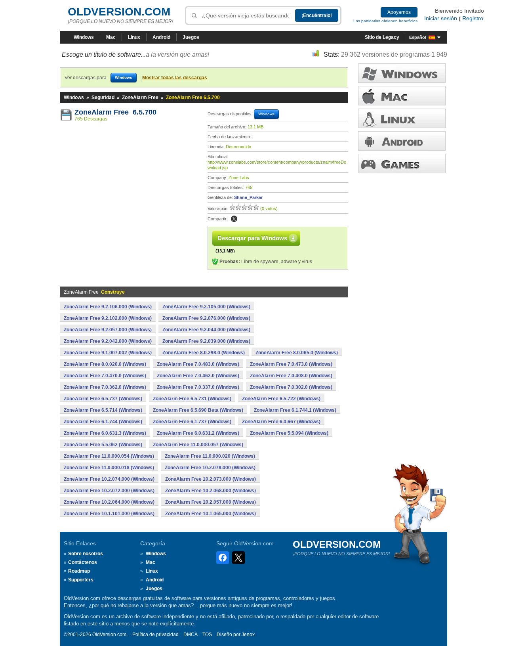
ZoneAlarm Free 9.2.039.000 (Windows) (206, 341)
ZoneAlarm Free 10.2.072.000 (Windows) (109, 490)
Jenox (248, 634)
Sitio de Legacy (382, 37)
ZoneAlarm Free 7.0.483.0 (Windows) (198, 364)
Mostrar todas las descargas (174, 77)
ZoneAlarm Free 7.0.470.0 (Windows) (105, 375)
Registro (472, 18)
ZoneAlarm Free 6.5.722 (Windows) (281, 398)
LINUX (402, 118)
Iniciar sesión (440, 18)
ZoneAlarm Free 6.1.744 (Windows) (103, 421)
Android (161, 37)
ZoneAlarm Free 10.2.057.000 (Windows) (210, 502)
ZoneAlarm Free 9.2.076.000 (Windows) (206, 318)
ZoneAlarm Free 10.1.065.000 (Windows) (210, 513)
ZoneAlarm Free (140, 97)
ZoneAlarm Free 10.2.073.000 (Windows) (210, 479)
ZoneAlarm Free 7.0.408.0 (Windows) (291, 375)
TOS (207, 634)
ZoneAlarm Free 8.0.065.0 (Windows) (296, 352)
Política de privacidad (155, 634)
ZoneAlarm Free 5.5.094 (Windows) (289, 433)
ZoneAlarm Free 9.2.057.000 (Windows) (108, 330)
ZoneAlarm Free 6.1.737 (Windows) (192, 421)
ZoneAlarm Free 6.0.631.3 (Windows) (105, 433)
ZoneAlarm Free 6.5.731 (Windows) (192, 398)
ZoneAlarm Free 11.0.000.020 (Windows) (210, 456)
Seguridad (102, 97)
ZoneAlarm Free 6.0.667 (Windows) (281, 421)
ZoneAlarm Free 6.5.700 (115, 112)
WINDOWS (402, 73)
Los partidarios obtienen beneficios (385, 21)
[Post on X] (234, 219)
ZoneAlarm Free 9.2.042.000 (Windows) (108, 341)
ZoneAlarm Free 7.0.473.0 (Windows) (291, 364)
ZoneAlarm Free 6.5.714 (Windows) (103, 410)
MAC (402, 95)
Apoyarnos (399, 12)
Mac (111, 37)
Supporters (80, 580)
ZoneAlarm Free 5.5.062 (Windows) (103, 444)
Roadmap (79, 571)
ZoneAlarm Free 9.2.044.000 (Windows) (206, 330)
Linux (134, 37)
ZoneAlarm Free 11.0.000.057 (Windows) (198, 444)
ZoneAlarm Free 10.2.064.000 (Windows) (109, 502)
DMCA (190, 634)
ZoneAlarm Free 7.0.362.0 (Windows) (105, 387)
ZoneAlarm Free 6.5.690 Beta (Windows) (198, 410)
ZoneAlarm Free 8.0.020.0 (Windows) (105, 364)
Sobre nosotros (85, 553)
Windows (84, 37)
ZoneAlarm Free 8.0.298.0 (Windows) (203, 352)
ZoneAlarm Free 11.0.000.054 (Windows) (109, 456)
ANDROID (402, 141)
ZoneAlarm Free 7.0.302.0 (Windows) (291, 387)
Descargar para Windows (252, 238)
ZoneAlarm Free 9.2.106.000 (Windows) (108, 307)
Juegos (191, 37)
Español (417, 37)
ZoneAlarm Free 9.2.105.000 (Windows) (206, 307)
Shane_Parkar (248, 197)
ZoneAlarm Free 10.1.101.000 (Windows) (109, 513)
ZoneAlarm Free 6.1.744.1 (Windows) (295, 410)
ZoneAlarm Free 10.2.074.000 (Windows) (109, 479)
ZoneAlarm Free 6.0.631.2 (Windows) (198, 433)
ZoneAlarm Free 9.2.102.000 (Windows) (108, 318)
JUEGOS (402, 163)
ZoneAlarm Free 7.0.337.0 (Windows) (198, 387)
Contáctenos (82, 562)
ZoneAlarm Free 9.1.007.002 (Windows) (108, 352)
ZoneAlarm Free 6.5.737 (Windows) (103, 398)
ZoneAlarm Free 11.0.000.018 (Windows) (109, 467)
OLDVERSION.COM (119, 12)
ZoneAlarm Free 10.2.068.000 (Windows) (210, 490)
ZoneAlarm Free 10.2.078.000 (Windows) (210, 467)
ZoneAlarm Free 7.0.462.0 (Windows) (198, 375)
